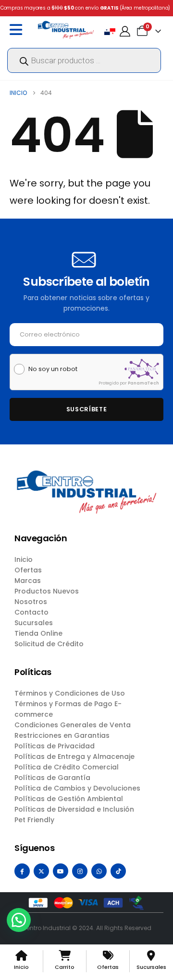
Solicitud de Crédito (49, 644)
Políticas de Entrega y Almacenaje (74, 756)
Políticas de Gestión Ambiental (68, 798)
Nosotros (30, 601)
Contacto (31, 612)
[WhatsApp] (99, 871)
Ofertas (28, 570)
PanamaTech (143, 383)
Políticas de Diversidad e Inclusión (74, 809)
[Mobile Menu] (18, 30)
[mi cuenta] (125, 31)
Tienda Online (38, 633)
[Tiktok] (118, 871)
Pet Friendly (34, 820)
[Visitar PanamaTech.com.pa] (141, 369)
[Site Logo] (66, 29)
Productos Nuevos (46, 591)
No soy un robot (52, 369)
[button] (19, 920)
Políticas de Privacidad (54, 746)
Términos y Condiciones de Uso (69, 693)
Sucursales (33, 623)
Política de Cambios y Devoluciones (77, 788)
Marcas (27, 580)
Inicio (23, 559)
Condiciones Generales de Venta (72, 725)
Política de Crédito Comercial (66, 767)
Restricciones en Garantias (62, 735)
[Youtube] (60, 871)
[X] (41, 871)
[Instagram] (79, 871)
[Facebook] (22, 871)
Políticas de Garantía (52, 777)
